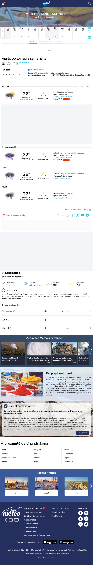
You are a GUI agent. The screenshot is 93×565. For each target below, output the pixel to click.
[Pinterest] (80, 524)
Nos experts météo (33, 512)
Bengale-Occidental (14, 8)
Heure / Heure (45, 41)
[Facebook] (80, 513)
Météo (2, 8)
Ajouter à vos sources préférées (15, 215)
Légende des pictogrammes (37, 535)
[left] (2, 32)
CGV (27, 550)
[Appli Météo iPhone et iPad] (50, 542)
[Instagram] (86, 518)
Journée (33, 41)
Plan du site (35, 550)
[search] (89, 3)
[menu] (3, 3)
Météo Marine (58, 512)
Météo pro (57, 516)
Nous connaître (31, 523)
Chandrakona (24, 8)
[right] (91, 351)
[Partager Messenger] (82, 215)
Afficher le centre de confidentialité (56, 554)
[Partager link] (67, 215)
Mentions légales (13, 550)
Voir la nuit (85, 86)
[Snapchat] (80, 518)
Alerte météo (30, 519)
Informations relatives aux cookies (54, 550)
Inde (7, 8)
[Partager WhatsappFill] (87, 215)
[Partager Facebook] (72, 215)
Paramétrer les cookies (34, 554)
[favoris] (65, 14)
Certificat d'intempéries (34, 516)
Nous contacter (31, 531)
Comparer (59, 41)
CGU (22, 550)
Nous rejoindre (30, 527)
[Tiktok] (86, 524)
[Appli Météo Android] (66, 542)
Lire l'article (82, 433)
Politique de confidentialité (77, 550)
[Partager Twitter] (77, 215)
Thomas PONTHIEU (25, 62)
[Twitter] (86, 513)
